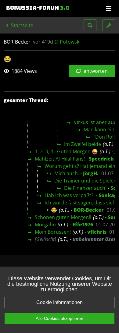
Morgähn (45, 224)
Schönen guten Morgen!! (63, 217)
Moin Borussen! (53, 231)
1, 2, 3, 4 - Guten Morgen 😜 (66, 151)
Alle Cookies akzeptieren (59, 318)
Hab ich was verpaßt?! (69, 195)
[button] (90, 25)
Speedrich (101, 158)
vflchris (96, 231)
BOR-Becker (89, 210)
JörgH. (91, 173)
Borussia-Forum (38, 8)
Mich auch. (66, 173)
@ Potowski (67, 41)
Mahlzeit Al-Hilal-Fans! (60, 158)
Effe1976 (82, 224)
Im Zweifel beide (82, 144)
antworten (95, 71)
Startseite (21, 25)
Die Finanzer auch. (85, 188)
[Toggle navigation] (108, 8)
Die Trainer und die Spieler (85, 180)
